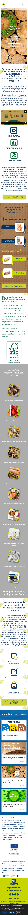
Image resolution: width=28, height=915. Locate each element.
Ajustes (18, 912)
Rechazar (12, 912)
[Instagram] (13, 894)
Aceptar (4, 912)
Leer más (22, 738)
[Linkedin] (18, 894)
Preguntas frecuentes (14, 888)
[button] (10, 63)
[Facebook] (10, 894)
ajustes (13, 909)
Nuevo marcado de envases (11, 735)
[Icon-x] (15, 894)
